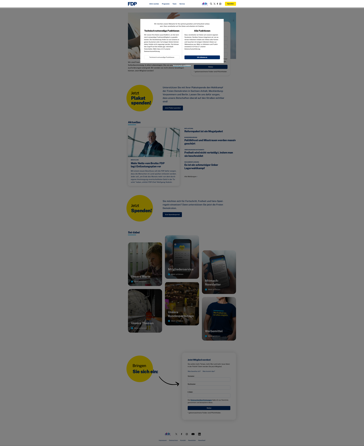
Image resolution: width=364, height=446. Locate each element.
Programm (165, 4)
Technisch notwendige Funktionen (161, 57)
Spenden (230, 4)
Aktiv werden (154, 4)
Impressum (187, 65)
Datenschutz (177, 65)
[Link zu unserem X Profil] (214, 4)
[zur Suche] (211, 4)
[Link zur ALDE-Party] (204, 4)
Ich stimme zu (202, 57)
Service (182, 4)
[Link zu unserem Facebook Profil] (217, 4)
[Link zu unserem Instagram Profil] (220, 4)
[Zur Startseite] (132, 4)
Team (174, 4)
